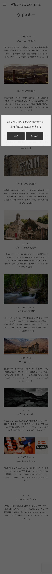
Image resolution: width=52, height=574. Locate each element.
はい (16, 136)
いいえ (34, 136)
